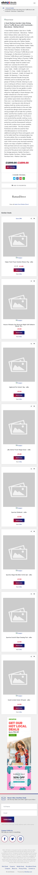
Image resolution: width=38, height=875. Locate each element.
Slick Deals (5, 866)
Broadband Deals (31, 866)
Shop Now (19, 270)
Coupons (12, 866)
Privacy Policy (23, 868)
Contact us (32, 868)
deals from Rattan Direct (21, 204)
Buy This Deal (11, 167)
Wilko (20, 274)
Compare (7, 868)
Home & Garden (10, 8)
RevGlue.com (28, 872)
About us (14, 868)
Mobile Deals (20, 866)
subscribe (8, 819)
